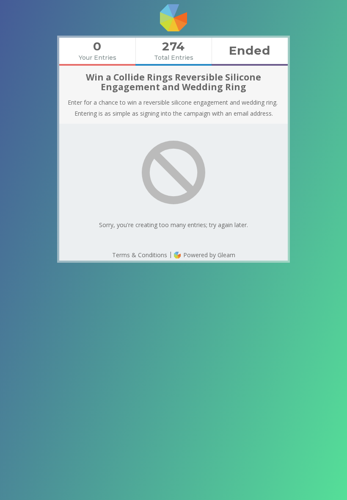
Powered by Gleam (208, 255)
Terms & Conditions (139, 255)
